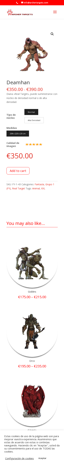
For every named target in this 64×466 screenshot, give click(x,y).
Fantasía (39, 184)
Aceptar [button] (42, 458)
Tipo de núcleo (11, 116)
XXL (43, 188)
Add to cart (18, 171)
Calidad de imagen (12, 144)
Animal (36, 188)
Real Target (18, 188)
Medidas (11, 128)
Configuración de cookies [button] (19, 458)
